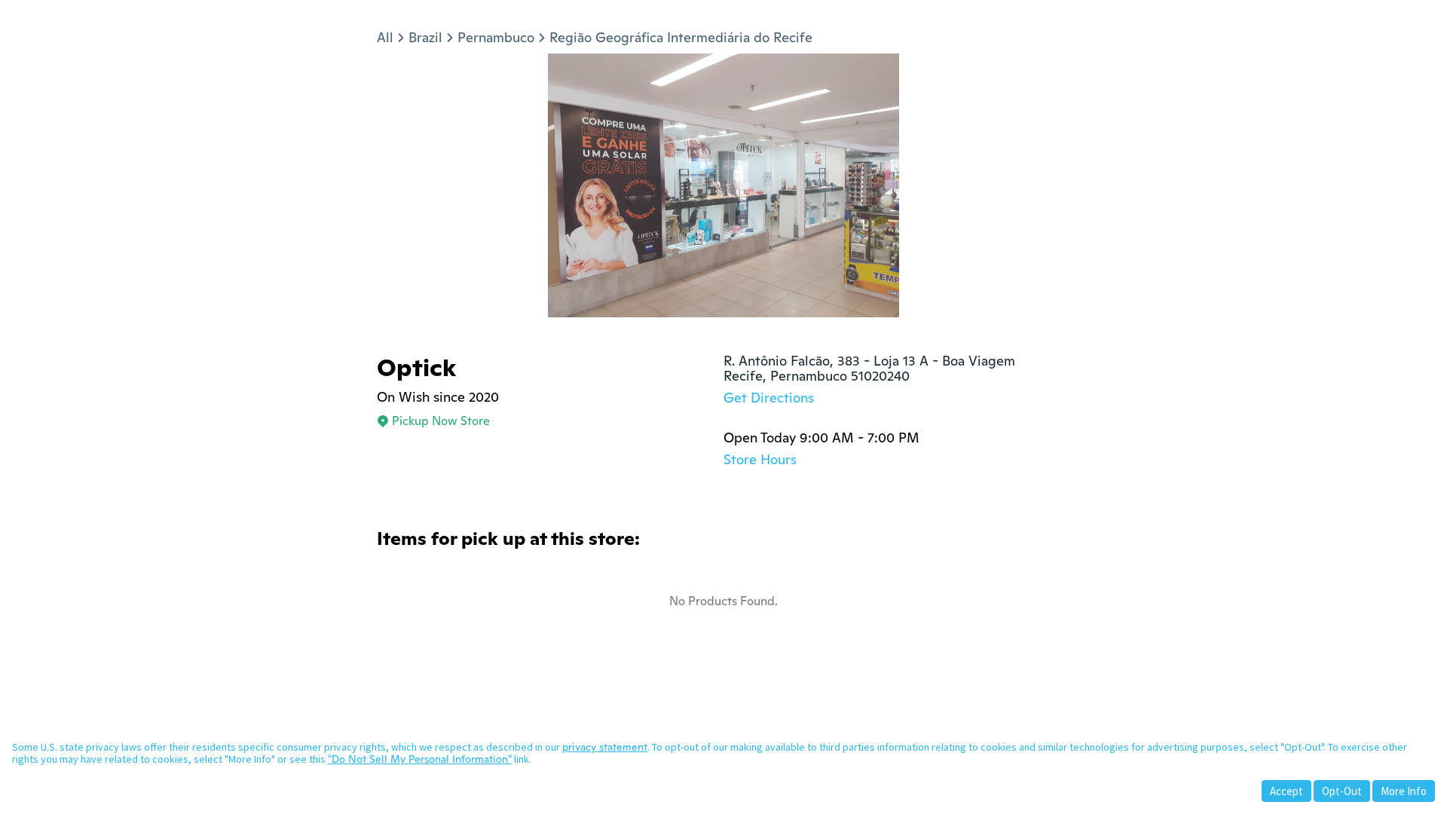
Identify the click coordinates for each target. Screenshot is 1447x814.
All (385, 37)
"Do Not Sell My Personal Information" (420, 759)
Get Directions (769, 397)
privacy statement (604, 747)
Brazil (425, 37)
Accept (1286, 791)
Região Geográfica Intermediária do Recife (680, 37)
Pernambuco (495, 37)
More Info (1404, 791)
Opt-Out (1342, 791)
